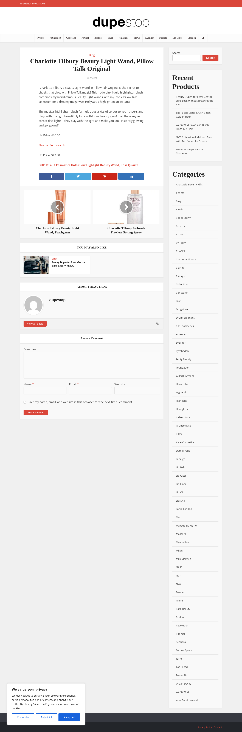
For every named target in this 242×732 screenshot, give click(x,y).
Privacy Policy (205, 727)
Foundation (55, 37)
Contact (218, 727)
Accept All (69, 717)
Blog (92, 55)
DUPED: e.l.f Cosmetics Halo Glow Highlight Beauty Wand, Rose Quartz (88, 165)
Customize (23, 717)
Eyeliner (149, 37)
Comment (30, 349)
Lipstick (192, 37)
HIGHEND (25, 3)
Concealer (71, 37)
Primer (40, 37)
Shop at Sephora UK (52, 145)
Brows (137, 37)
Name (29, 384)
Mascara (163, 37)
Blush (110, 37)
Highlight (123, 37)
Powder (85, 37)
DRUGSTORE (38, 3)
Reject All (46, 717)
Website (119, 384)
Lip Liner (177, 37)
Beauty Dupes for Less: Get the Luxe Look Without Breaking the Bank (194, 100)
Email (74, 384)
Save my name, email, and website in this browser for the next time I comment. (80, 402)
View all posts (35, 323)
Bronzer (98, 37)
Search (176, 53)
